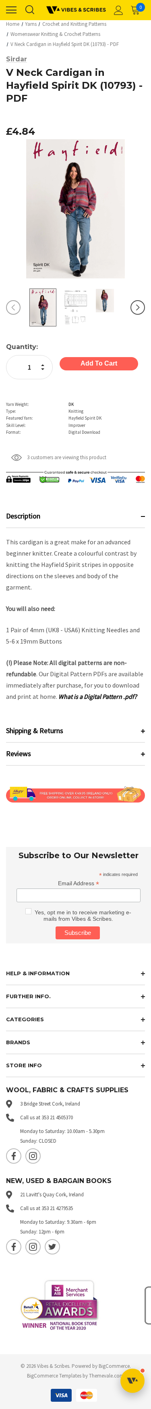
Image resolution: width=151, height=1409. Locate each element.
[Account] (117, 10)
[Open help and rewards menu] (132, 1381)
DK (71, 404)
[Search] (29, 10)
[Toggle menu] (11, 10)
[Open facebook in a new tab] (13, 1156)
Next (137, 307)
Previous (13, 307)
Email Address (78, 883)
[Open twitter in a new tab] (52, 1246)
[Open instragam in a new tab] (33, 1156)
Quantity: (22, 347)
